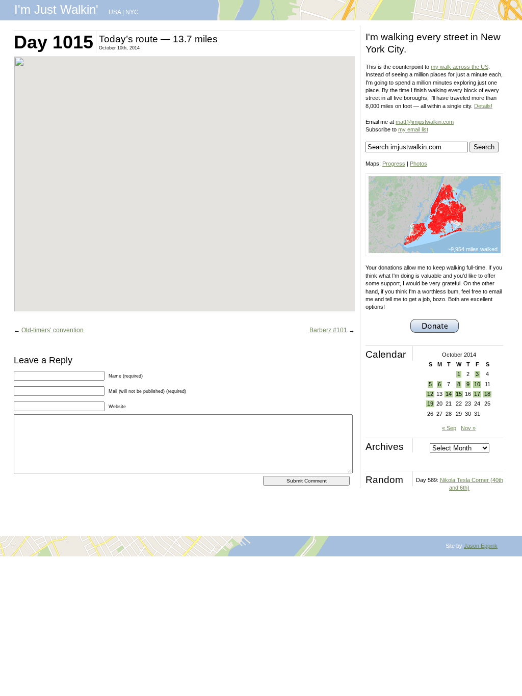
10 (477, 384)
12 (430, 394)
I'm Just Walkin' (56, 9)
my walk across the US (459, 67)
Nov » (468, 428)
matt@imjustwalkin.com (425, 122)
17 (477, 394)
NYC (132, 12)
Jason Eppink (481, 546)
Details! (483, 106)
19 (430, 403)
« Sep (449, 428)
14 (449, 394)
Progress (393, 163)
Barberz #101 (328, 330)
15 (459, 394)
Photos (418, 163)
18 (487, 394)
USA (115, 12)
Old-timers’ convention (52, 330)
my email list (413, 129)
